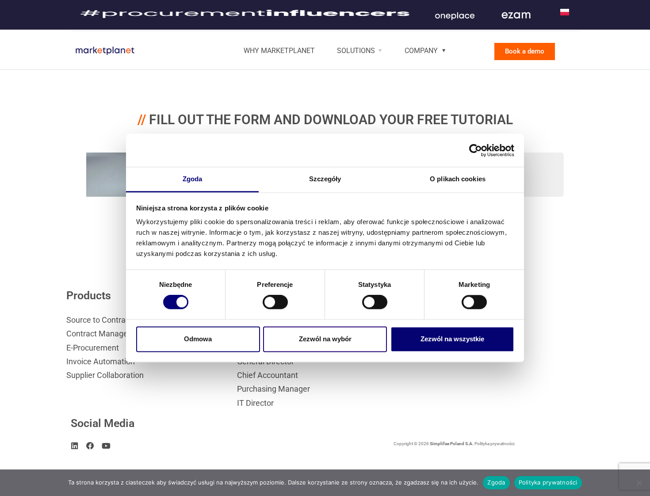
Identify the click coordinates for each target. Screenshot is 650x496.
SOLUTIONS (356, 50)
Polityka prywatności (548, 482)
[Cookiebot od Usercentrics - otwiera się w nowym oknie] (475, 150)
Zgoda (496, 482)
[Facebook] (91, 446)
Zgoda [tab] (193, 179)
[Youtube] (106, 446)
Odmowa (198, 339)
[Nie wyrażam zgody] (639, 482)
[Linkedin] (75, 446)
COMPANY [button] (421, 50)
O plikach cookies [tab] (458, 179)
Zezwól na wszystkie (452, 339)
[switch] (275, 302)
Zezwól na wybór (325, 339)
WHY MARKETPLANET (279, 50)
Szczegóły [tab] (325, 179)
